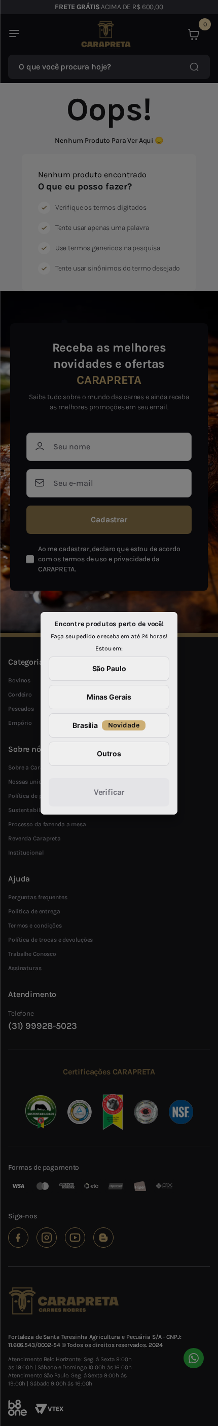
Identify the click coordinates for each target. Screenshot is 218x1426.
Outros (109, 753)
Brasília (105, 725)
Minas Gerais (109, 696)
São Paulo (109, 668)
